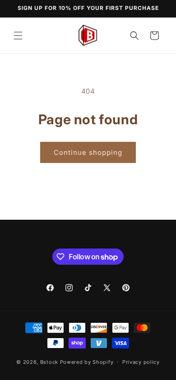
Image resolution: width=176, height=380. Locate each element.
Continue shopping (88, 152)
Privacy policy (141, 362)
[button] (18, 35)
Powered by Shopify (87, 362)
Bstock (49, 362)
